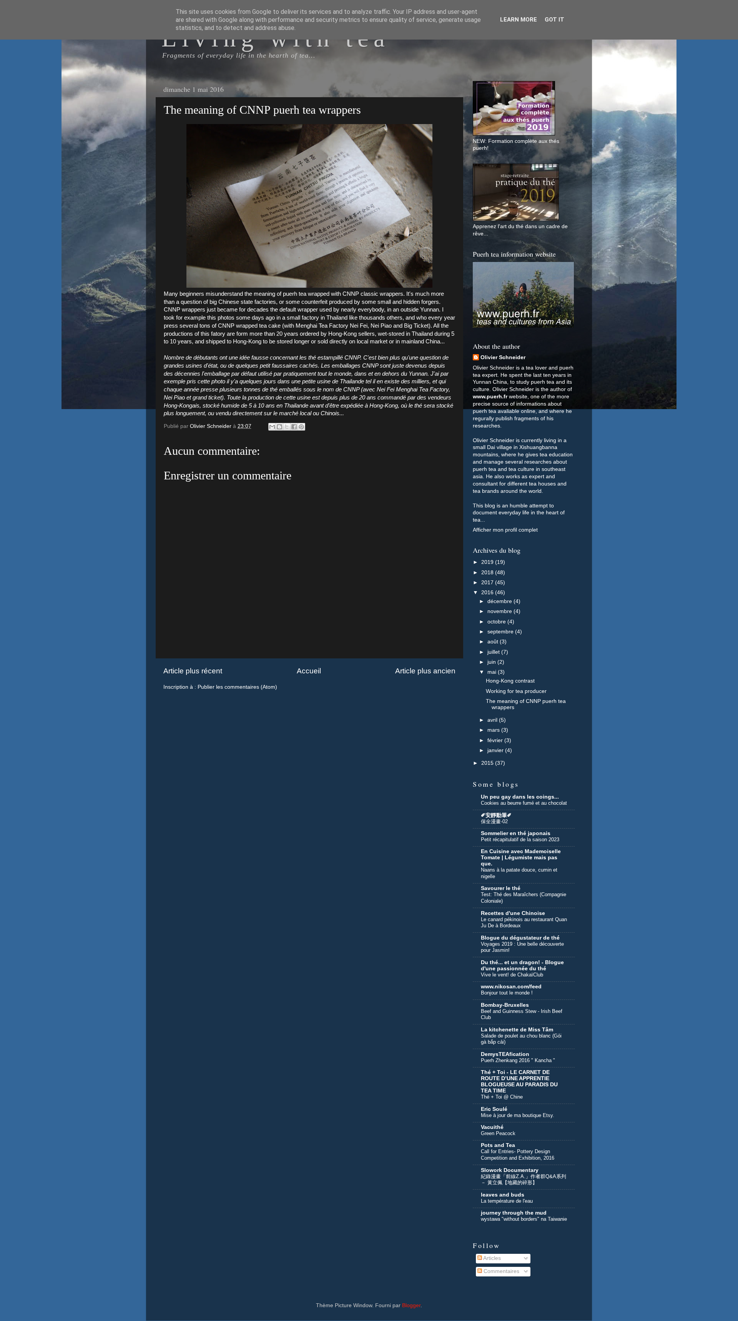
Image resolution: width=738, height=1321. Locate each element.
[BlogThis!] (279, 427)
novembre (500, 611)
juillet (494, 652)
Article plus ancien (425, 671)
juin (492, 662)
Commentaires (500, 1271)
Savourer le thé (500, 888)
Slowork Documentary (510, 1170)
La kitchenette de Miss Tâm (517, 1030)
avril (493, 720)
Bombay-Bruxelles (505, 1005)
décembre (500, 601)
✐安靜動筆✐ (496, 815)
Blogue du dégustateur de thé (520, 938)
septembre (501, 632)
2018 (488, 572)
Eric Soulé (494, 1109)
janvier (496, 750)
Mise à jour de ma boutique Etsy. (517, 1115)
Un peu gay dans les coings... (520, 797)
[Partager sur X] (287, 427)
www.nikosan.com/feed (511, 987)
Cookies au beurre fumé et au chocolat (524, 803)
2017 (488, 582)
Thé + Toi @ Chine (502, 1097)
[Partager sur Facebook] (294, 427)
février (495, 740)
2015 (488, 763)
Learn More (518, 19)
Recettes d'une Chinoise (513, 913)
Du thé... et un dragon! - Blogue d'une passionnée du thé (522, 965)
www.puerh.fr (490, 396)
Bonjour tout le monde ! (507, 993)
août (493, 642)
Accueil (309, 671)
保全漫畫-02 (494, 821)
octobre (497, 622)
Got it (554, 19)
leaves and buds (502, 1195)
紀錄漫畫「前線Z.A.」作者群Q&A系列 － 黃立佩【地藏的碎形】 (523, 1179)
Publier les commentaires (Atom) (237, 687)
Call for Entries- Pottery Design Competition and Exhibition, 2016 (517, 1155)
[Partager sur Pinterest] (301, 427)
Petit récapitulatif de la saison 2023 (520, 839)
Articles (491, 1258)
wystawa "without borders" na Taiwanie (524, 1219)
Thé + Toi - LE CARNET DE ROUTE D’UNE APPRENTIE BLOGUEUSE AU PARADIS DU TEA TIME (519, 1081)
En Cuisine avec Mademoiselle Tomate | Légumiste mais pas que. (521, 858)
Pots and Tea (498, 1145)
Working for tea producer (516, 691)
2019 (488, 562)
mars (494, 730)
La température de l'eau (507, 1201)
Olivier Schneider (502, 357)
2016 (488, 592)
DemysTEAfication (505, 1054)
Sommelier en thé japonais (515, 833)
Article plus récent (192, 671)
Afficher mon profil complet (505, 530)
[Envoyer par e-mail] (272, 427)
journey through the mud (514, 1213)
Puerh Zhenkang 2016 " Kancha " (518, 1060)
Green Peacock (498, 1133)
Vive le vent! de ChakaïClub (512, 975)
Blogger (411, 1305)
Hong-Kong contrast (510, 681)
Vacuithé (492, 1127)
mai (492, 672)
